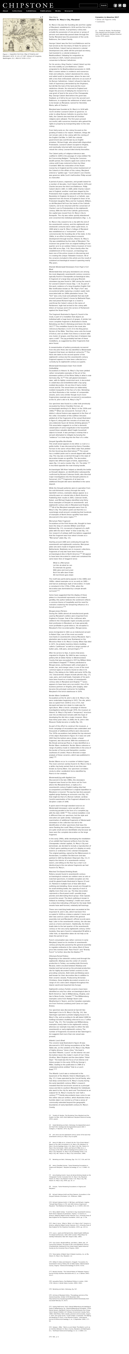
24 (81, 1012)
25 (60, 1022)
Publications (45, 11)
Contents (100, 22)
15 (69, 538)
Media (58, 11)
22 (55, 1069)
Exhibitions (31, 11)
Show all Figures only (106, 20)
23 (57, 1094)
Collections (17, 11)
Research (69, 11)
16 (68, 662)
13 (61, 528)
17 (89, 675)
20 (87, 794)
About (5, 11)
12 (77, 463)
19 (66, 812)
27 (54, 1078)
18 (80, 722)
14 (86, 531)
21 (86, 858)
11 (58, 463)
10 (50, 507)
